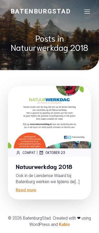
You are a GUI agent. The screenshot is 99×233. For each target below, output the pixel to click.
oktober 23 (55, 152)
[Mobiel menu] (87, 11)
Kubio (64, 224)
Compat (28, 152)
